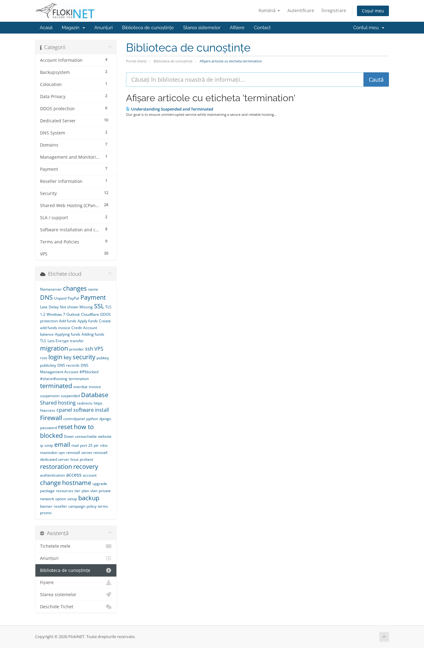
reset (65, 427)
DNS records (68, 365)
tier (77, 490)
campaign (76, 506)
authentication (52, 475)
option (60, 498)
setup (72, 498)
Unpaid (60, 298)
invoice (95, 386)
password (48, 427)
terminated (56, 386)
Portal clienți (136, 61)
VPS (98, 348)
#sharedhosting (53, 378)
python (92, 418)
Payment (93, 297)
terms (103, 506)
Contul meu (367, 27)
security (84, 357)
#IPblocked (88, 371)
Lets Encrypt (58, 340)
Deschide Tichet (56, 606)
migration (54, 348)
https (98, 403)
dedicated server (54, 459)
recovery (85, 466)
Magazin (72, 27)
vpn (62, 452)
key (67, 357)
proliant (86, 459)
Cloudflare (90, 314)
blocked (51, 435)
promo (46, 512)
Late (43, 307)
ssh (89, 348)
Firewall (51, 418)
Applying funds (67, 334)
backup (88, 498)
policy (92, 506)
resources (64, 490)
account (90, 475)
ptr (96, 445)
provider (76, 349)
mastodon (48, 452)
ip (41, 445)
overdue (80, 386)
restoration (56, 466)
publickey (48, 365)
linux (74, 459)
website (104, 436)
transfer (77, 340)
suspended (70, 395)
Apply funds (88, 321)
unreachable (86, 436)
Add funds (67, 321)
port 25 (86, 445)
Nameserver (51, 289)
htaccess (47, 410)
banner (46, 506)
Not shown (69, 307)
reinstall (73, 452)
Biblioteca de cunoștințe (148, 27)
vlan (93, 490)
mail (75, 445)
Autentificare (300, 10)
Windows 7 (56, 314)
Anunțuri (103, 27)
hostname (76, 482)
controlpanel (74, 418)
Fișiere (47, 582)
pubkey (103, 357)
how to (84, 427)
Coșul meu (373, 11)
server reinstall (94, 452)
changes (75, 288)
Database (94, 395)
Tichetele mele (55, 546)
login (55, 357)
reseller (60, 506)
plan (85, 490)
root (43, 357)
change (50, 482)
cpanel (64, 409)
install (102, 409)
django (105, 418)
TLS (43, 340)
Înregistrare (334, 10)
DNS (46, 297)
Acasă (46, 27)
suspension (50, 395)
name (93, 289)
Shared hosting (58, 402)
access (74, 474)
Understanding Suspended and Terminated (171, 109)
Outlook (73, 314)
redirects (84, 403)
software (83, 409)
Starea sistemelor (201, 27)
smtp (48, 445)
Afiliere (237, 27)
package (47, 490)
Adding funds (93, 334)
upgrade (99, 483)
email (62, 444)
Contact (262, 27)
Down (69, 436)
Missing (86, 307)
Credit (76, 327)
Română (268, 10)
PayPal (73, 298)
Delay (54, 307)
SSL (99, 306)
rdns (104, 445)
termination (79, 378)
